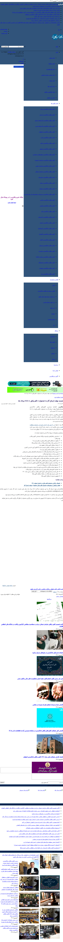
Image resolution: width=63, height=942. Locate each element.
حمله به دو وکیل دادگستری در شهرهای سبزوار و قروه (46, 6)
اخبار (57, 52)
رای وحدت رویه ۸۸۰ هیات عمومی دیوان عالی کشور (47, 17)
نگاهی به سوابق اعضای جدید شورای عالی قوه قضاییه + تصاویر (9, 888)
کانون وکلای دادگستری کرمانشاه (46, 229)
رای (54, 325)
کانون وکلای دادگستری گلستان (47, 234)
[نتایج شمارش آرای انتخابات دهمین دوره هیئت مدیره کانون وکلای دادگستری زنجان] (29, 939)
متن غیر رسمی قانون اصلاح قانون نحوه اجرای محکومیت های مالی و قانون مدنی (40, 8)
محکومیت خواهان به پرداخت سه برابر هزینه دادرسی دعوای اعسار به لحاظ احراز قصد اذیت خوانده (34, 837)
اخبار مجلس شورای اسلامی (48, 75)
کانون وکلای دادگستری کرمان (47, 223)
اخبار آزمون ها (51, 86)
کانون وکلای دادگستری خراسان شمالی (45, 172)
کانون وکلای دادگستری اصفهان (47, 132)
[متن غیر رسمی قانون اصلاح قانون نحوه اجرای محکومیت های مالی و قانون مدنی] (50, 675)
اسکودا (55, 592)
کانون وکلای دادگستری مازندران (47, 251)
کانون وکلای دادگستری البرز (48, 138)
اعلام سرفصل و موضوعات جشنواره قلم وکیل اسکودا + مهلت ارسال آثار (42, 485)
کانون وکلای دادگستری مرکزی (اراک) (45, 257)
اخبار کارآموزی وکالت (49, 92)
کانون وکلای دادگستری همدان (47, 268)
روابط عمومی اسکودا (7, 586)
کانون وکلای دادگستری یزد (48, 274)
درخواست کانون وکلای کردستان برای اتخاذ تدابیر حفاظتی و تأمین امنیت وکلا (39, 848)
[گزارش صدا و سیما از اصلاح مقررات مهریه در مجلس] (50, 701)
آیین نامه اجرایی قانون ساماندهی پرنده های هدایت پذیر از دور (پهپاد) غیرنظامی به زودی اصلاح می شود (33, 831)
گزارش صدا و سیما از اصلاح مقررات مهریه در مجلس (46, 10)
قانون (53, 285)
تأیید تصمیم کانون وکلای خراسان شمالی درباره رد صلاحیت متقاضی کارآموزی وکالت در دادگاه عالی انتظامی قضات (29, 4)
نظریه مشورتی (51, 319)
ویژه (55, 397)
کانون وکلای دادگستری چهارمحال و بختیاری (44, 155)
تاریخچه (53, 348)
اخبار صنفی (52, 58)
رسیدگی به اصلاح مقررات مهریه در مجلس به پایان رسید (45, 21)
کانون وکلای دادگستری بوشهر (47, 149)
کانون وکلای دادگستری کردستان (46, 217)
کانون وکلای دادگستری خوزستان (46, 177)
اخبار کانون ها (54, 103)
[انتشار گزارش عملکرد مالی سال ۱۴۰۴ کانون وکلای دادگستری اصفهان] (50, 753)
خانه (57, 47)
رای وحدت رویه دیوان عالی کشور (46, 297)
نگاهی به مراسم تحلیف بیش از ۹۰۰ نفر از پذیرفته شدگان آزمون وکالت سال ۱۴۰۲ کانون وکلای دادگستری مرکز (10, 913)
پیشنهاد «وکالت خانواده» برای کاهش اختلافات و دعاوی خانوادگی (42, 828)
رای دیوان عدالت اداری (49, 302)
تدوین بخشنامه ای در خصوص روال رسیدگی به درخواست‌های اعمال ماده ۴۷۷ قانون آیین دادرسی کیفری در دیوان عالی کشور (20, 856)
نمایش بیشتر (59, 596)
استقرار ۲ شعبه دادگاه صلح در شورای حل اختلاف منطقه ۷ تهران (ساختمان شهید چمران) (36, 845)
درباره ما (56, 365)
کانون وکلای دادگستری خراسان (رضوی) (45, 160)
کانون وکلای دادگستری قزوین (47, 206)
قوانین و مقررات (54, 280)
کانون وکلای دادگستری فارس (47, 200)
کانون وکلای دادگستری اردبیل (47, 115)
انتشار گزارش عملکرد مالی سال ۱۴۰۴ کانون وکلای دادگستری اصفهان (42, 14)
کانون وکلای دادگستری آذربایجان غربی (45, 126)
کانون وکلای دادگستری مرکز (47, 109)
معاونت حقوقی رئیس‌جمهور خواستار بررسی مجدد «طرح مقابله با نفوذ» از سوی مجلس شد (36, 811)
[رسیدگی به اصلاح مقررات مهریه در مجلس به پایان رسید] (29, 907)
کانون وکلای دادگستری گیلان (47, 240)
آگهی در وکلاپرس (53, 376)
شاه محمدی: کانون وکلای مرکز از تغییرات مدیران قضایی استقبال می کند (40, 822)
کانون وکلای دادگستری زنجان (47, 183)
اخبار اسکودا (52, 64)
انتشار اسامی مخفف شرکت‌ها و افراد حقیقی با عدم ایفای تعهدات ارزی (41, 842)
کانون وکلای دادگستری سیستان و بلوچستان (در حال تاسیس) (39, 194)
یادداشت (52, 336)
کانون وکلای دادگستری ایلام (47, 143)
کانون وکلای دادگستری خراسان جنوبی (45, 166)
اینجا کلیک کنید (12, 203)
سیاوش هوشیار (12, 52)
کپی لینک (34, 591)
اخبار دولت (52, 81)
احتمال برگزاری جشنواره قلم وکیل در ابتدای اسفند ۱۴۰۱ (46, 483)
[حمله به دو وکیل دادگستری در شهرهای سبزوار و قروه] (50, 649)
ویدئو (53, 359)
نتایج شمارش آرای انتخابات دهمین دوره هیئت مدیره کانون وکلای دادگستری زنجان (9, 928)
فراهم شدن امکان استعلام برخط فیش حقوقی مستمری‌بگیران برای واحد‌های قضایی (37, 825)
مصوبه (53, 314)
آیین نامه (52, 308)
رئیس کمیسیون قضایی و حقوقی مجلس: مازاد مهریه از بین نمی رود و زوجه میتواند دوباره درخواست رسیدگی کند (30, 817)
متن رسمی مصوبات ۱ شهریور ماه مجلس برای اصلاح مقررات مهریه (43, 19)
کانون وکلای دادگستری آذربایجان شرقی (45, 121)
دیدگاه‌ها (49, 599)
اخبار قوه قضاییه (51, 69)
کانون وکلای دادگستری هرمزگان (46, 263)
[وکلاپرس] (60, 39)
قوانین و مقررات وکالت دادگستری (46, 291)
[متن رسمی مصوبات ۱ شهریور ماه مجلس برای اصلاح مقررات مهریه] (50, 938)
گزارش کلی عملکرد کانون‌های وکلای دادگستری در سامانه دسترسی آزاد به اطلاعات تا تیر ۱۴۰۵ (36, 12)
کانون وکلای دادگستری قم (48, 211)
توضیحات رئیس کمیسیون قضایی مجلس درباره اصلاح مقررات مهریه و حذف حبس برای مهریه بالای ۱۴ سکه (9, 903)
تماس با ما (55, 371)
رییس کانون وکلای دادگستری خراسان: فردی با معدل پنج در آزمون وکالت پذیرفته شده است (35, 820)
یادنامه (53, 354)
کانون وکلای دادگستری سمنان (47, 189)
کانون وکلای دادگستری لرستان (47, 246)
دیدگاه (56, 331)
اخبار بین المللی (51, 98)
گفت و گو (52, 342)
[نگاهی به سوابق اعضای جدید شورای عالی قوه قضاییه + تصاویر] (50, 906)
